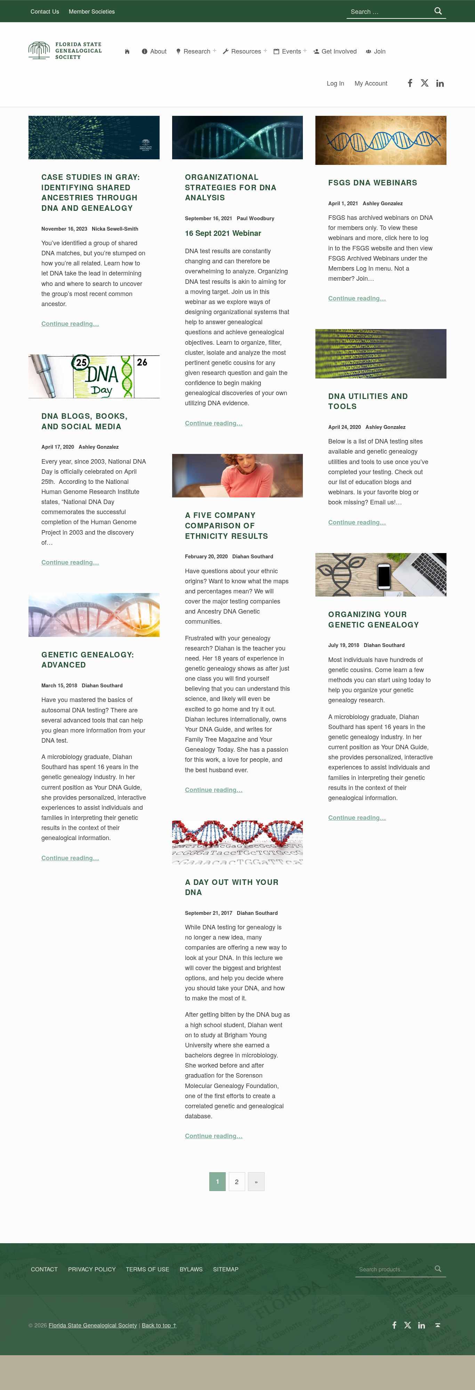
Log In (335, 82)
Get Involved (339, 50)
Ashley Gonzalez (383, 203)
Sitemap (226, 1269)
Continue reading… (70, 323)
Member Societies (92, 11)
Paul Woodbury (255, 218)
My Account (371, 82)
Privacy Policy (92, 1269)
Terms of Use (147, 1269)
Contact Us (45, 11)
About (158, 50)
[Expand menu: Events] (305, 50)
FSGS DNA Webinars (372, 182)
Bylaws (191, 1269)
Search (438, 1269)
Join (380, 50)
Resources (246, 50)
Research (197, 50)
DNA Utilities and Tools (368, 401)
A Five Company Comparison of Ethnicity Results (226, 525)
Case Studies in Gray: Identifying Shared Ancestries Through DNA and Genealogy (90, 192)
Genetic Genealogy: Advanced (88, 659)
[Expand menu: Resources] (265, 50)
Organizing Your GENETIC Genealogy (373, 619)
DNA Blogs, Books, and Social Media (84, 421)
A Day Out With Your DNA (232, 887)
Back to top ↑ (159, 1325)
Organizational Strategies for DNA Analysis (231, 187)
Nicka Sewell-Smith (115, 228)
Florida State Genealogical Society (93, 1325)
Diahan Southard (252, 556)
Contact (44, 1269)
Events (291, 50)
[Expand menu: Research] (214, 50)
